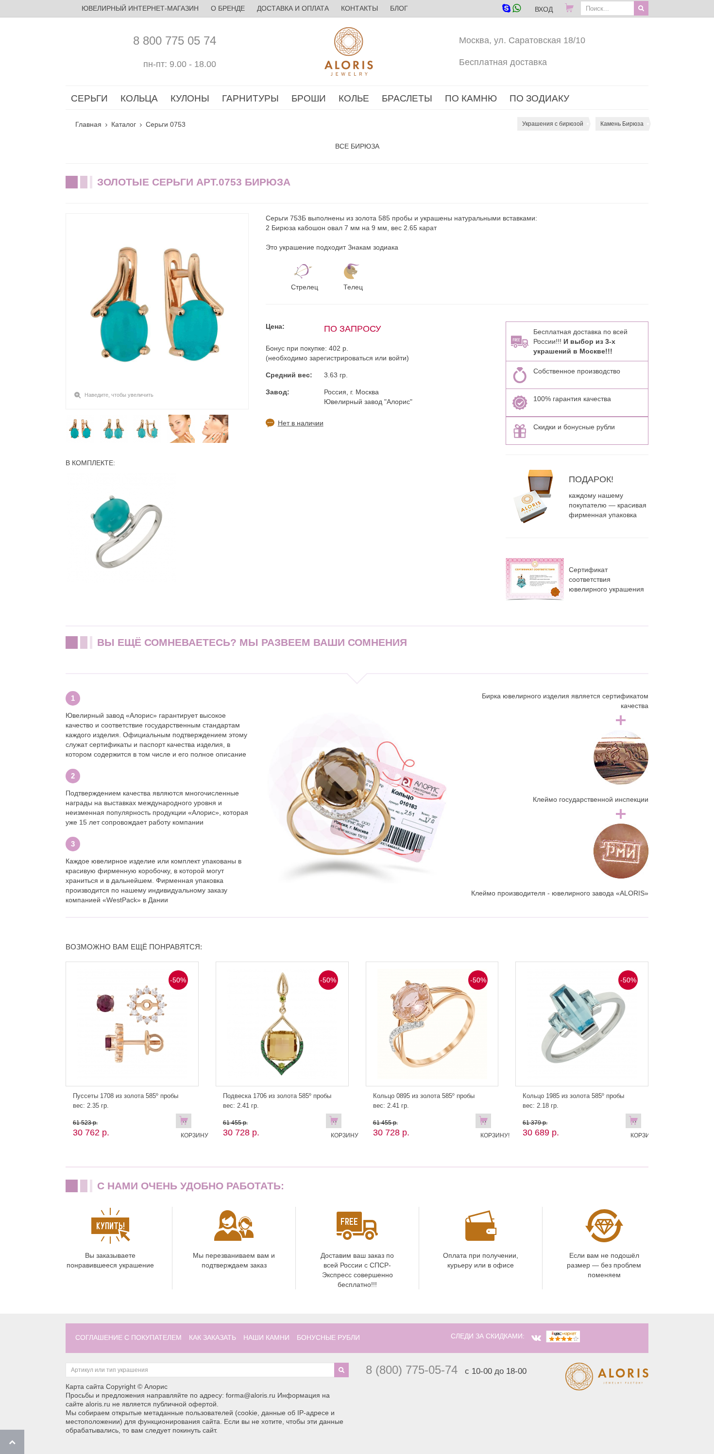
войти (398, 358)
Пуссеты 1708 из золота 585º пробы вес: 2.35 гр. (125, 1100)
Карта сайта (85, 1386)
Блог (399, 8)
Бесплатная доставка (503, 62)
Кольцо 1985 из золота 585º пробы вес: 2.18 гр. (573, 1100)
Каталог (123, 124)
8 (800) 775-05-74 (412, 1369)
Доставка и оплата (293, 8)
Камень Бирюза (622, 123)
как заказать (212, 1337)
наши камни (266, 1337)
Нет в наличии (300, 423)
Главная (88, 124)
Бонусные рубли (328, 1337)
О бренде (228, 8)
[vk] (536, 1338)
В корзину (186, 1122)
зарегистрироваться (341, 358)
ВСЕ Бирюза (357, 146)
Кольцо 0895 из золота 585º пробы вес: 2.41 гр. (424, 1100)
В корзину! (485, 1122)
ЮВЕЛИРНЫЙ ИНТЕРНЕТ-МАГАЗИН (140, 8)
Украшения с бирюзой (552, 123)
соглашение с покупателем (128, 1337)
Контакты (359, 8)
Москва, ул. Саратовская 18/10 (522, 40)
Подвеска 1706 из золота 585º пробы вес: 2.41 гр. (277, 1100)
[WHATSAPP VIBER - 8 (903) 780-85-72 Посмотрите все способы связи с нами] (511, 9)
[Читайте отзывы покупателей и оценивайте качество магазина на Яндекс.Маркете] (563, 1336)
